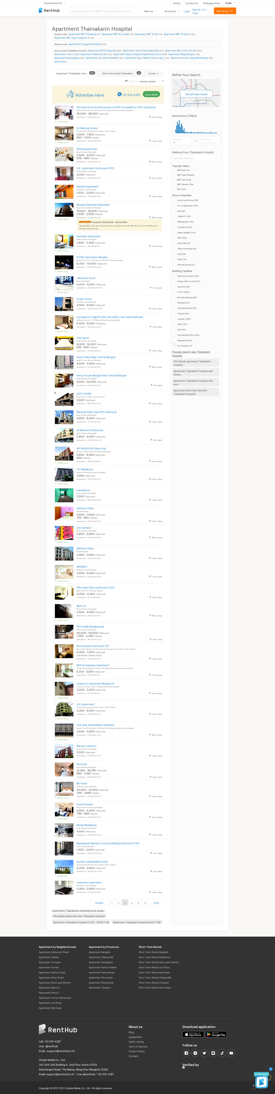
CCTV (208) (183, 291)
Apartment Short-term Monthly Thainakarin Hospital (190, 392)
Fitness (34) (183, 313)
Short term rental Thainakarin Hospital (122, 73)
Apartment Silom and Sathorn (55, 982)
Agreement (135, 1036)
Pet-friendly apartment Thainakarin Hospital (192, 362)
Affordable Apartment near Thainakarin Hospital (79, 916)
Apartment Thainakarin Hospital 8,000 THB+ (137, 922)
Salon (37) (182, 324)
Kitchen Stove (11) (186, 264)
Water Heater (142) (186, 232)
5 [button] (138, 902)
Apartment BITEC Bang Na (102, 50)
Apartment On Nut (49, 967)
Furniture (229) (184, 226)
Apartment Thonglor (50, 962)
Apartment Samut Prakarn (103, 967)
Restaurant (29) (184, 340)
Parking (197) (183, 302)
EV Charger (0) (184, 345)
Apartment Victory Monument (55, 997)
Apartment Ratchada (50, 1007)
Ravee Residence (87, 824)
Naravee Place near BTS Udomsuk (97, 411)
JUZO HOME (84, 393)
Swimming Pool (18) (186, 307)
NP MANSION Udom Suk (91, 448)
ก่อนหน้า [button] (99, 902)
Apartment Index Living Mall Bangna (189, 57)
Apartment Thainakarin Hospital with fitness (193, 372)
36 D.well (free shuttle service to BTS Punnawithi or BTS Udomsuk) (116, 107)
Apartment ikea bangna (66, 57)
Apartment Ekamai (49, 957)
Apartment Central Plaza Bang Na (140, 50)
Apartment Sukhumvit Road (54, 952)
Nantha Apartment (88, 186)
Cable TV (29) (184, 216)
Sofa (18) (181, 253)
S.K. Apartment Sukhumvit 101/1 (95, 168)
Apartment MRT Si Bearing (82, 34)
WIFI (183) (182, 237)
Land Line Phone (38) (187, 200)
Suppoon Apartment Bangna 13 (95, 683)
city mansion (84, 527)
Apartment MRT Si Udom (177, 34)
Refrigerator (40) (185, 221)
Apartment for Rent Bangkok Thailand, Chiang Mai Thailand (54, 11)
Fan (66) (181, 210)
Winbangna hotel (87, 148)
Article (176, 3)
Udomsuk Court (86, 277)
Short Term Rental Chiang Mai (155, 977)
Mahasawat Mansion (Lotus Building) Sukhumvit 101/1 (108, 843)
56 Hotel (82, 764)
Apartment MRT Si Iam (147, 34)
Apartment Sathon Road (52, 972)
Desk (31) (182, 259)
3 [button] (125, 902)
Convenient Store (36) (188, 334)
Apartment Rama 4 (49, 987)
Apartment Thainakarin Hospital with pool (193, 382)
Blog (131, 1032)
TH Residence (85, 469)
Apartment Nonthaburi (101, 962)
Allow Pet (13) (183, 243)
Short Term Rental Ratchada (154, 972)
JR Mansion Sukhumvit (90, 430)
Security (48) (183, 286)
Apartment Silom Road (51, 977)
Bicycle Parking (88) (187, 297)
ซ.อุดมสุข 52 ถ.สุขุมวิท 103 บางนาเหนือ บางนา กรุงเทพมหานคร (110, 316)
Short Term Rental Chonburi (154, 982)
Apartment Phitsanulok (101, 982)
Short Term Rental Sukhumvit (154, 957)
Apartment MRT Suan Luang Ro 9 (72, 37)
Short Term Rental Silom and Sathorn (159, 962)
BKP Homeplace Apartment (93, 665)
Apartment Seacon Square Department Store (137, 54)
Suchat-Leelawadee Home (92, 861)
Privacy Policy (137, 1051)
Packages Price (211, 3)
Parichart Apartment (89, 236)
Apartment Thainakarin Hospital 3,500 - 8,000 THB (81, 922)
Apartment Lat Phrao (50, 1002)
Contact (133, 1056)
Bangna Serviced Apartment (93, 204)
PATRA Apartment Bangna (92, 257)
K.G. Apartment (86, 704)
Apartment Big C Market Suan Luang (144, 57)
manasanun (83, 490)
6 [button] (145, 902)
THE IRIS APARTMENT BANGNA (95, 724)
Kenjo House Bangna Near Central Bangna (101, 375)
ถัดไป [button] (156, 902)
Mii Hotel (82, 783)
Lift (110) (181, 329)
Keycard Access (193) (188, 275)
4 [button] (132, 902)
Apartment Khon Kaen (101, 977)
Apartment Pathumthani (102, 972)
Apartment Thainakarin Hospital (73, 73)
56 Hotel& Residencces (90, 626)
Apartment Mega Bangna (181, 54)
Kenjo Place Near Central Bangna (96, 357)
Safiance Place (85, 508)
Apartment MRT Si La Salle (115, 34)
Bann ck (81, 605)
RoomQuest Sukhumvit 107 (93, 645)
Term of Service (138, 1046)
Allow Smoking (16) (186, 248)
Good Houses (85, 804)
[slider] (174, 133)
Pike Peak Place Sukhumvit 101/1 (96, 587)
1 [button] (111, 902)
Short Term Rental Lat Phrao (154, 967)
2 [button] (118, 902)
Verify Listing (136, 1041)
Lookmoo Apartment (89, 882)
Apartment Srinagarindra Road (85, 44)
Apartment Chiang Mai (101, 957)
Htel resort (83, 337)
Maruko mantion (86, 745)
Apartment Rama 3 (49, 992)
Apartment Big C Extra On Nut (181, 50)
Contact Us (191, 3)
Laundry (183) (184, 318)
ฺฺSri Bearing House (87, 128)
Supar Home (84, 298)
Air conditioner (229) (187, 205)
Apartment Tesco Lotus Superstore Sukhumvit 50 (80, 54)
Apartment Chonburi (100, 987)
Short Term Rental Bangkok (153, 952)
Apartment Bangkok (99, 952)
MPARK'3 (82, 566)
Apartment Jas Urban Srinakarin (102, 57)
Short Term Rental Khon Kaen (155, 987)
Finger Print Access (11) (188, 281)
